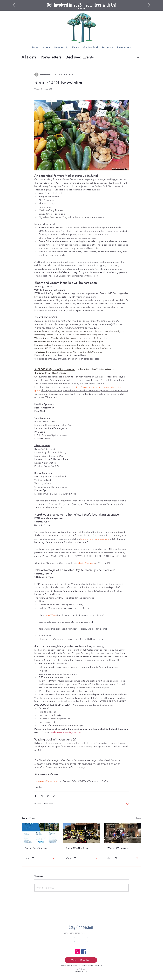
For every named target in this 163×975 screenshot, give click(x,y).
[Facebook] (83, 951)
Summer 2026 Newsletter (36, 848)
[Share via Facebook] (35, 796)
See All (138, 818)
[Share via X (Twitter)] (42, 796)
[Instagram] (77, 951)
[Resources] (81, 8)
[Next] (149, 5)
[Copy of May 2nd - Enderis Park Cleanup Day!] (84, 8)
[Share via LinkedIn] (48, 796)
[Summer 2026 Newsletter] (40, 833)
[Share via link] (54, 796)
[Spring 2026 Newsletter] (81, 833)
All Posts (29, 57)
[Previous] (14, 5)
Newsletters (51, 57)
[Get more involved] (80, 8)
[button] (138, 57)
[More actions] (127, 74)
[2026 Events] (78, 8)
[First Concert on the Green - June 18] (83, 8)
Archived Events (80, 57)
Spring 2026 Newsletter (77, 848)
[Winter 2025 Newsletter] (122, 833)
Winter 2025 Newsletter (118, 848)
